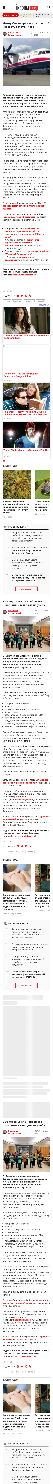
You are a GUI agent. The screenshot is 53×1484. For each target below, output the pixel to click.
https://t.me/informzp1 (23, 274)
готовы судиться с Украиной (18, 216)
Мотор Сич (29, 301)
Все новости (26, 589)
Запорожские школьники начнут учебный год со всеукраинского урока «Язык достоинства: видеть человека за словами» (16, 902)
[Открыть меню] (4, 7)
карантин (17, 301)
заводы (7, 301)
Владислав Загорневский (14, 33)
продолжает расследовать (19, 258)
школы (30, 851)
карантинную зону (23, 799)
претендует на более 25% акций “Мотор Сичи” (27, 252)
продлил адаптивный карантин (26, 818)
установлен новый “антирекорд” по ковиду (25, 781)
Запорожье (8, 851)
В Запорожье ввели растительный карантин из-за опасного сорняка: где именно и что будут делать (16, 507)
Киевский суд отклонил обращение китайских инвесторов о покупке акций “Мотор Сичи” (24, 232)
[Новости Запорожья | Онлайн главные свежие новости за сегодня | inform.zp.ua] (27, 7)
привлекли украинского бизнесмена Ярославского (22, 242)
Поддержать (10, 15)
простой (40, 301)
